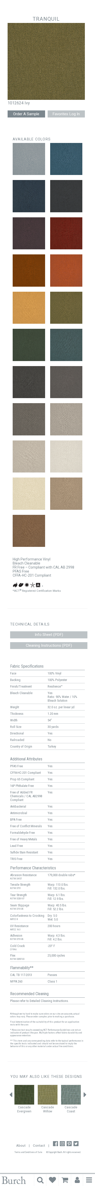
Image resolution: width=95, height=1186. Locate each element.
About (21, 1145)
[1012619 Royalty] (29, 233)
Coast (71, 1111)
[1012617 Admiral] (29, 196)
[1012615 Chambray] (29, 159)
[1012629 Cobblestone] (29, 419)
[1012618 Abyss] (66, 196)
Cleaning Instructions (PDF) (49, 645)
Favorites (52, 1180)
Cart (65, 1180)
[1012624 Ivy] (66, 308)
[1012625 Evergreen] (29, 345)
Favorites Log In (66, 114)
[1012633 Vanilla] (29, 494)
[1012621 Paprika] (29, 270)
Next (84, 1096)
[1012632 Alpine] (66, 456)
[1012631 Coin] (29, 456)
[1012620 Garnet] (66, 233)
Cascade (24, 1107)
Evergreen (24, 1111)
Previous (10, 1096)
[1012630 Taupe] (66, 419)
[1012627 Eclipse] (29, 382)
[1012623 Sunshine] (29, 308)
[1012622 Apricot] (66, 270)
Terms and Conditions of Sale (28, 1152)
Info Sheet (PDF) (49, 634)
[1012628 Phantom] (66, 382)
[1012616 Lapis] (66, 159)
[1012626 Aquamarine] (66, 345)
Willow (47, 1111)
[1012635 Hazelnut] (29, 531)
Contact (39, 1145)
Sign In (77, 1180)
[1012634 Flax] (66, 494)
